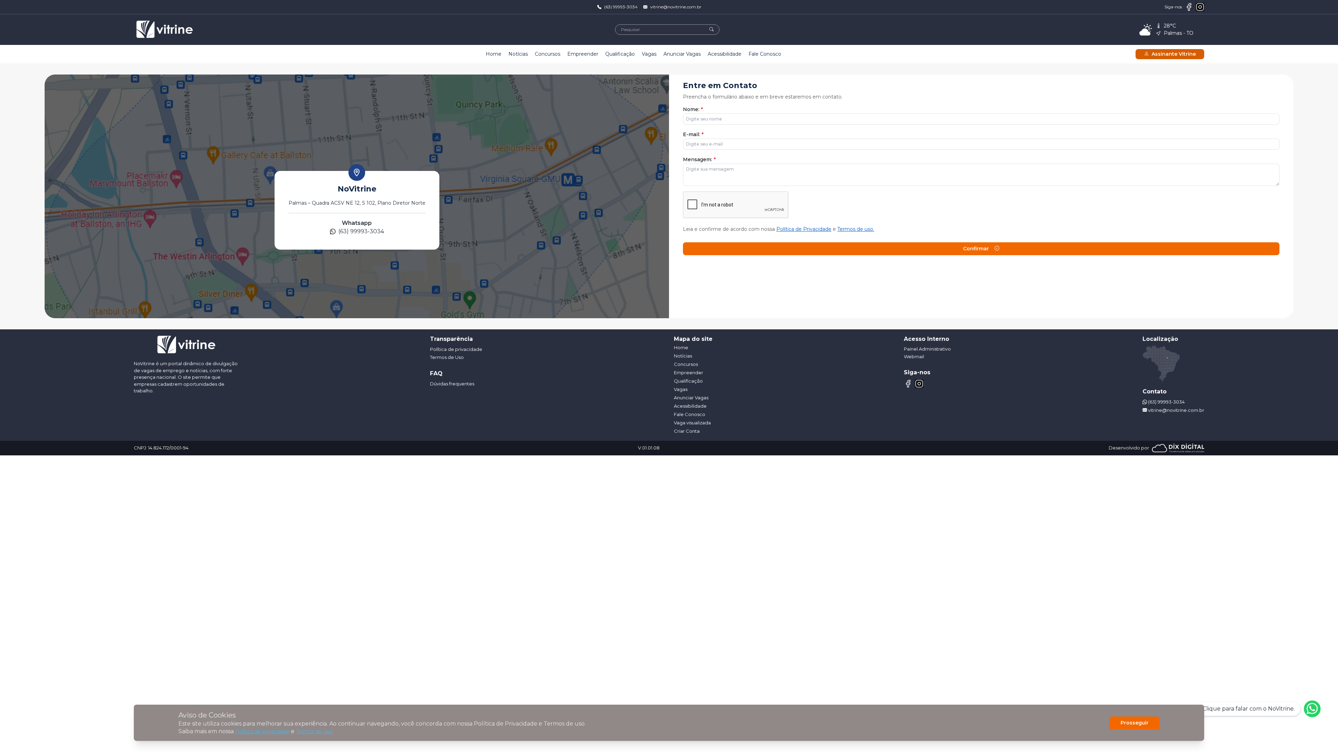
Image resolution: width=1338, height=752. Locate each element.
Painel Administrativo (927, 349)
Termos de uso (314, 731)
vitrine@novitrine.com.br (675, 6)
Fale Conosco (764, 54)
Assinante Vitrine (1174, 54)
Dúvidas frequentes (452, 383)
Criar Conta (687, 431)
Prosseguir (1134, 723)
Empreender (582, 54)
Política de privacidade (262, 731)
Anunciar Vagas (682, 54)
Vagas (649, 54)
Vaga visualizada (692, 422)
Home (493, 54)
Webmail (914, 356)
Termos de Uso (447, 357)
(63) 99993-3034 (621, 6)
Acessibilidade (724, 54)
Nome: (693, 109)
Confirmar (976, 248)
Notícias (518, 54)
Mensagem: (699, 159)
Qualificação (620, 54)
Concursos (547, 54)
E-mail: (693, 134)
